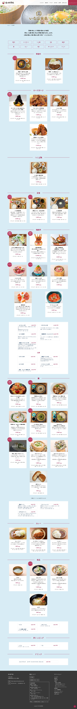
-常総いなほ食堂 (57, 682)
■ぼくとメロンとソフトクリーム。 (36, 690)
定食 (51, 42)
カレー (26, 46)
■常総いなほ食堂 (33, 684)
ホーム (8, 25)
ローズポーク (26, 42)
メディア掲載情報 (57, 689)
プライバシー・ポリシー (58, 691)
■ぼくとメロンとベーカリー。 (35, 692)
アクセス (51, 2)
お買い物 (55, 2)
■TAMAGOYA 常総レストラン (35, 687)
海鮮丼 (63, 42)
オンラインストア (72, 3)
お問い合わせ (64, 2)
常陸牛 (13, 42)
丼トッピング (51, 46)
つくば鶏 (38, 42)
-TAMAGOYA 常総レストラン (59, 684)
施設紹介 (46, 2)
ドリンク (63, 46)
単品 (38, 46)
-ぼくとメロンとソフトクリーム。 (60, 686)
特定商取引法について (58, 692)
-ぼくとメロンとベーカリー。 (60, 685)
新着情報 (55, 688)
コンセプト (42, 2)
